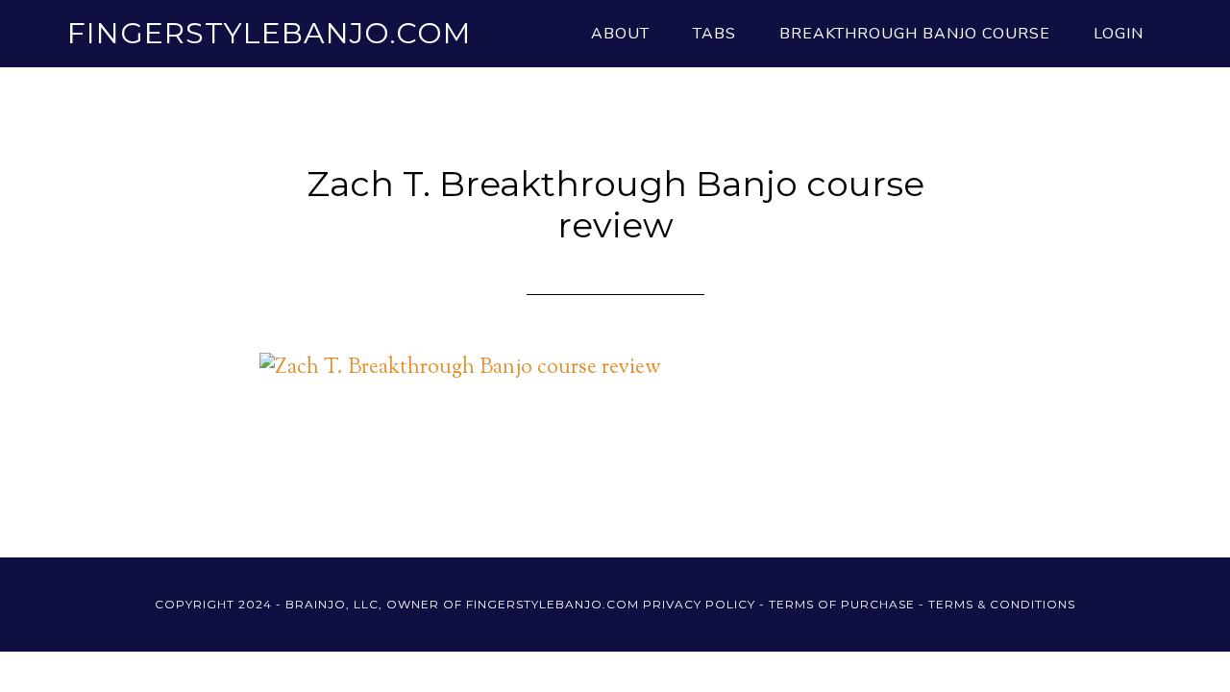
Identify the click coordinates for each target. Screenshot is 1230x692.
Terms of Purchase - (848, 604)
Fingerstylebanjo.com (269, 33)
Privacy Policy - (706, 604)
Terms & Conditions (1001, 604)
